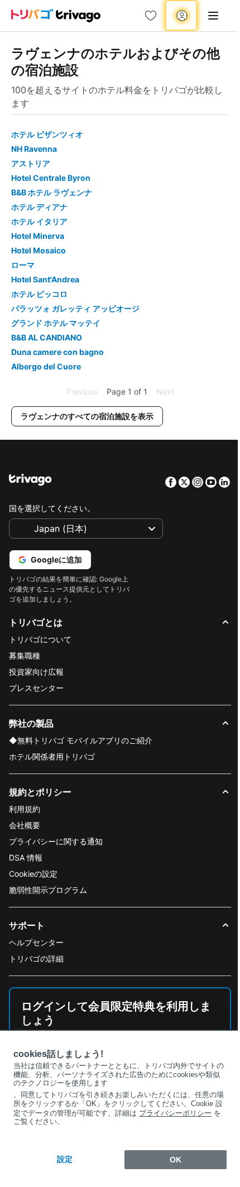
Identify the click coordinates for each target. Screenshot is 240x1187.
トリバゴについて (40, 639)
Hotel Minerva (37, 236)
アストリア (30, 163)
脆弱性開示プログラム (48, 890)
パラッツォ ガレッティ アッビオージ (75, 308)
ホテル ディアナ (39, 207)
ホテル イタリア (39, 221)
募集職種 (24, 655)
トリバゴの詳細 (36, 958)
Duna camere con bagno (57, 352)
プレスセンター (36, 688)
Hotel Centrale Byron (50, 177)
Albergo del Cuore (46, 366)
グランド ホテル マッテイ (55, 323)
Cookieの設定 (33, 873)
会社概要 (24, 825)
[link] (150, 15)
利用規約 (24, 809)
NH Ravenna (34, 148)
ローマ (23, 265)
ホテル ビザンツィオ (47, 134)
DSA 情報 (25, 857)
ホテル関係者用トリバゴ (52, 756)
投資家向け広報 (36, 671)
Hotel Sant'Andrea (45, 279)
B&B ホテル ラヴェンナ (51, 192)
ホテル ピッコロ (39, 294)
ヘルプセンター (36, 942)
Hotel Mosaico (38, 250)
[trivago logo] (55, 15)
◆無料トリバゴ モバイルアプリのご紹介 (80, 740)
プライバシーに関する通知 (56, 841)
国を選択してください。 (52, 508)
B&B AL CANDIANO (46, 337)
